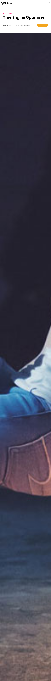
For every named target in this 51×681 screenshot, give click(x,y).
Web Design (27, 25)
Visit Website (42, 25)
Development (19, 25)
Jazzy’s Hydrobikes (6, 3)
